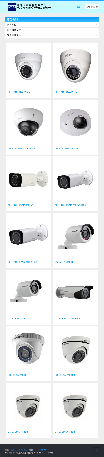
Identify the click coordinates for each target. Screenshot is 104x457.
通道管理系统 (14, 35)
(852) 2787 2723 (19, 450)
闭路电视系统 (14, 30)
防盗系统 (11, 25)
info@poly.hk (41, 450)
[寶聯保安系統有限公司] (30, 7)
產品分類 (12, 19)
